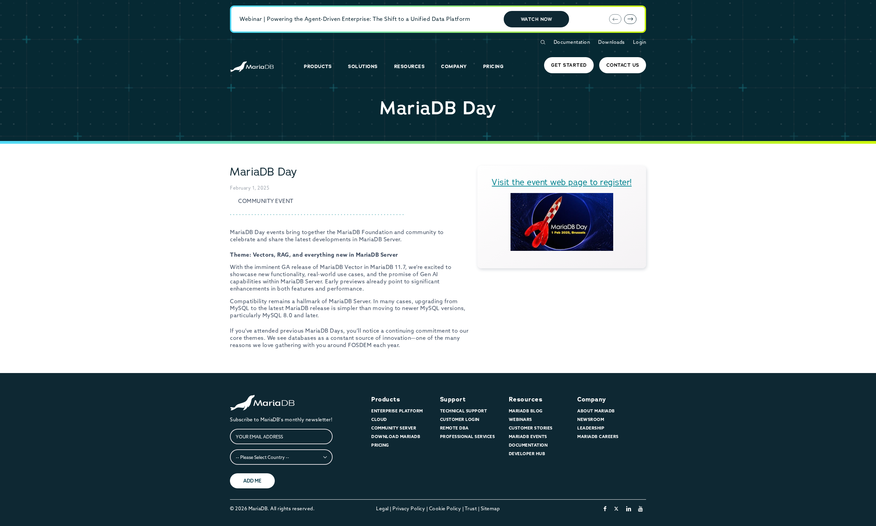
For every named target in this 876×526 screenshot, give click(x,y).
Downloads (611, 42)
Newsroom (590, 419)
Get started (569, 65)
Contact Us (622, 65)
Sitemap (490, 508)
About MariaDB (596, 410)
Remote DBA (454, 428)
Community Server (393, 428)
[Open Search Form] (542, 42)
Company (591, 399)
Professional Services (467, 436)
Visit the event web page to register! (562, 182)
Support (453, 399)
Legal (382, 508)
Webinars (520, 419)
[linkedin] (628, 508)
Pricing (380, 445)
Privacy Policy (408, 508)
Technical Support (463, 410)
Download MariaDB (395, 436)
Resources (526, 399)
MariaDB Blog (526, 410)
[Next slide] (630, 19)
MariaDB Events (528, 436)
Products (385, 399)
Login (639, 42)
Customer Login (459, 419)
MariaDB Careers (598, 436)
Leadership (590, 428)
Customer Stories (531, 428)
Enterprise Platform (397, 410)
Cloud (379, 419)
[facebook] (605, 508)
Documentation (572, 42)
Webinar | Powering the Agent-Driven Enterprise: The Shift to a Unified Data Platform (355, 18)
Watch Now (536, 19)
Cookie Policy (445, 508)
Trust (471, 508)
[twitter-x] (616, 508)
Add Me (252, 481)
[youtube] (640, 508)
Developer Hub (527, 453)
